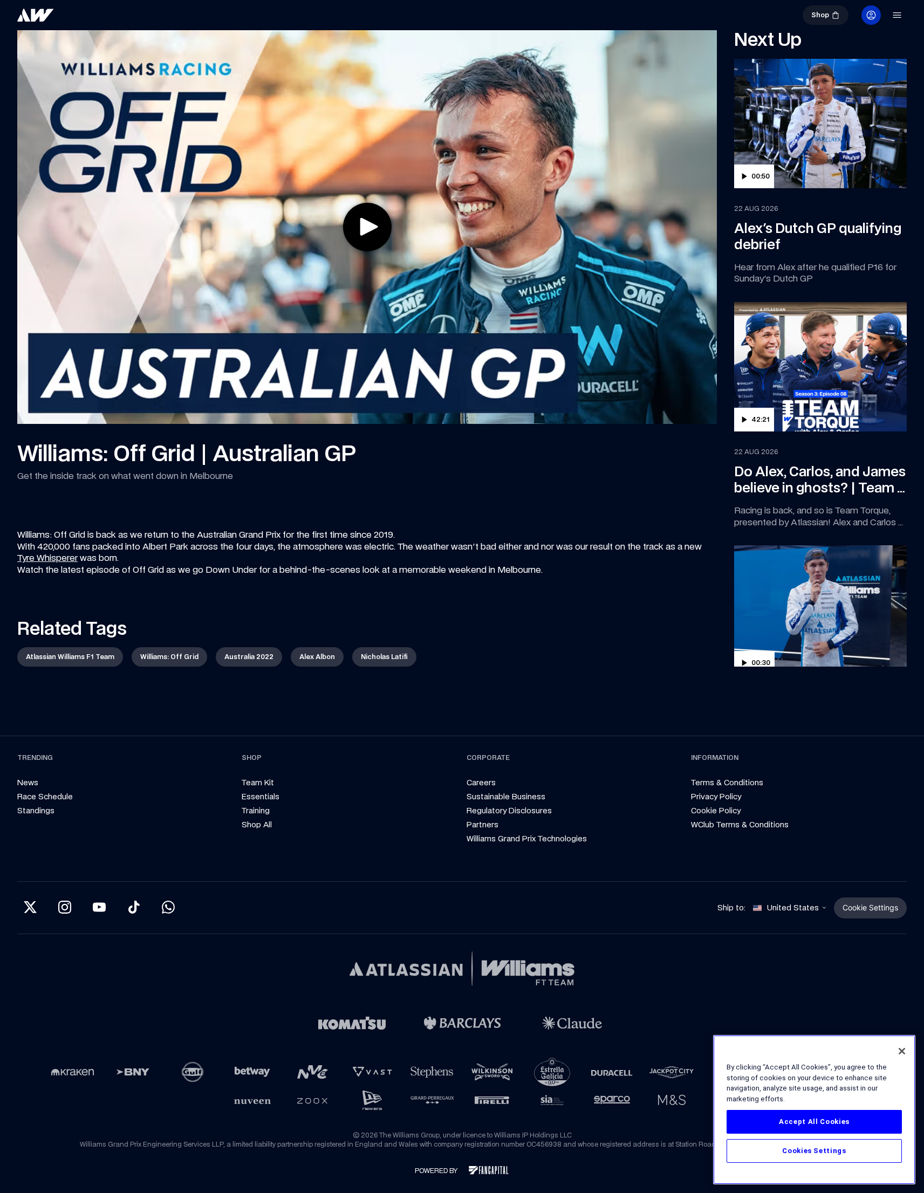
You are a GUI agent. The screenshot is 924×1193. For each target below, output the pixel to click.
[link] (71, 19)
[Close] (902, 1051)
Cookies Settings (814, 1151)
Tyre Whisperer (47, 557)
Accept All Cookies (814, 1121)
